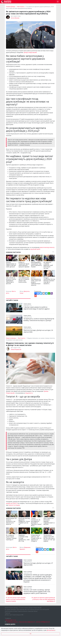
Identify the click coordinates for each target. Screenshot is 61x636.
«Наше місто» (29, 393)
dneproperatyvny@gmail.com (27, 622)
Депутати (26, 291)
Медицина (27, 547)
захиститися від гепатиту (47, 247)
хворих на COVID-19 (12, 503)
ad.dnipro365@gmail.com (43, 622)
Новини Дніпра (10, 6)
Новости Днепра (11, 338)
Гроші (21, 293)
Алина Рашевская (16, 349)
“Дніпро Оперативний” (30, 52)
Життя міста (20, 6)
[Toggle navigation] (58, 1)
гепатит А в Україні (14, 505)
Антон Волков (15, 18)
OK (30, 634)
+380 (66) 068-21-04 (10, 620)
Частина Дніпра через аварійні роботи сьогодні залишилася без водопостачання (16, 599)
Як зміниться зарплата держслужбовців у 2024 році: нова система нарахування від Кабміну (43, 599)
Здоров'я (22, 549)
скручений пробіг (35, 249)
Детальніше (50, 630)
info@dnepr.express (12, 622)
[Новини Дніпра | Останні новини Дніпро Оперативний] (6, 1)
